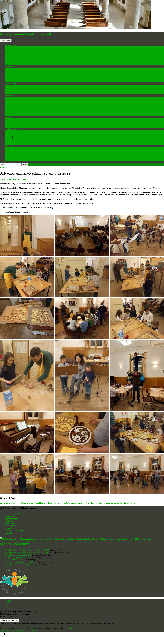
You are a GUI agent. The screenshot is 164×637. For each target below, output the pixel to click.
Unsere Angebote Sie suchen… (12, 515)
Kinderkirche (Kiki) (18, 71)
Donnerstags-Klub (18, 90)
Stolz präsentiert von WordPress (24, 630)
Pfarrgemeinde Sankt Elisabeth (26, 34)
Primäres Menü (6, 41)
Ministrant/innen (17, 81)
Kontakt (8, 533)
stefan (24, 179)
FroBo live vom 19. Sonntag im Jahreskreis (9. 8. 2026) (26, 552)
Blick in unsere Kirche (19, 57)
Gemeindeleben (12, 83)
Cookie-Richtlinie (74, 628)
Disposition (19, 136)
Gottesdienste (11, 66)
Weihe (12, 110)
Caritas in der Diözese (19, 124)
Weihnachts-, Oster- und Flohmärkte (25, 126)
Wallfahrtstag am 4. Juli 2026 (17, 564)
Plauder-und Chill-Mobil (14, 559)
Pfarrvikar (14, 150)
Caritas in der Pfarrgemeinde (22, 119)
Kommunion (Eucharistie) (21, 102)
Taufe (12, 98)
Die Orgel (14, 134)
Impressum (9, 600)
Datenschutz (15, 64)
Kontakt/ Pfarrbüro (18, 62)
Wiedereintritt (16, 93)
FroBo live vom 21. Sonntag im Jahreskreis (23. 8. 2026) (27, 550)
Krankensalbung (17, 112)
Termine (13, 54)
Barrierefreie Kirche (18, 59)
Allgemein (4, 167)
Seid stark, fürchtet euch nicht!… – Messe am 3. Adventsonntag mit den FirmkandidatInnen (91, 503)
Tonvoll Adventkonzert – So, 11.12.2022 (23, 503)
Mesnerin (14, 160)
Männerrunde (15, 88)
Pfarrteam (9, 146)
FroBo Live (14, 50)
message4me (15, 52)
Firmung (13, 100)
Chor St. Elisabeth (17, 131)
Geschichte (19, 138)
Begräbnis (14, 114)
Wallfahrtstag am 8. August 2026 (18, 555)
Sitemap (8, 605)
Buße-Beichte (16, 105)
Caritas (8, 117)
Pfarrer (13, 148)
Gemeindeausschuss (19, 155)
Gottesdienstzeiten (18, 69)
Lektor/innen (15, 76)
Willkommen (10, 45)
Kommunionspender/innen (21, 78)
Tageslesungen (11, 518)
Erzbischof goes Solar (14, 557)
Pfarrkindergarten (18, 86)
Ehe (11, 107)
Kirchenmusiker (16, 143)
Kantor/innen (15, 74)
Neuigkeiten (15, 47)
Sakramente (10, 95)
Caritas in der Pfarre (18, 122)
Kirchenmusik (11, 129)
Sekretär (13, 153)
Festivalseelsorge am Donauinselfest (20, 562)
